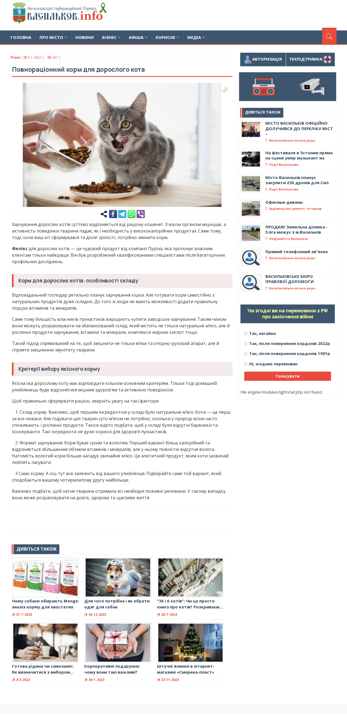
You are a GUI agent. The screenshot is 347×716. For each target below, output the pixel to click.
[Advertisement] (237, 14)
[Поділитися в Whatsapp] (131, 213)
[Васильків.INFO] (61, 15)
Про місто (51, 37)
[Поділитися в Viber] (141, 213)
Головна (21, 37)
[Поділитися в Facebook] (113, 213)
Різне (15, 57)
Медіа (194, 37)
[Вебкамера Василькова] (312, 86)
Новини (84, 37)
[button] (225, 90)
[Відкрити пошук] (329, 36)
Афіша (136, 37)
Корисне (165, 37)
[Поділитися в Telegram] (122, 213)
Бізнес (109, 37)
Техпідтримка (306, 59)
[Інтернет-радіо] (263, 86)
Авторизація (267, 59)
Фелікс (20, 249)
